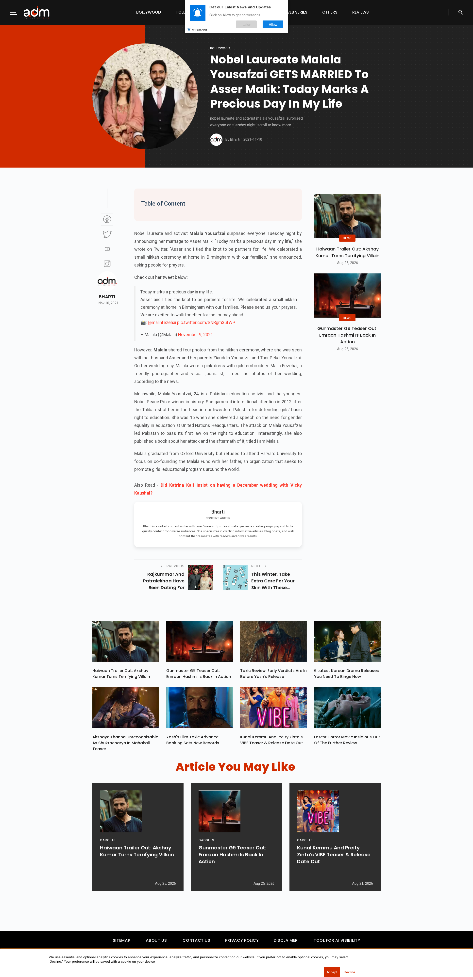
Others (330, 12)
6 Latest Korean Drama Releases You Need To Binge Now (346, 673)
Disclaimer (286, 940)
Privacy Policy (242, 940)
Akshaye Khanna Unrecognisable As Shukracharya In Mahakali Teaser (125, 743)
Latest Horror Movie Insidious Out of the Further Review (347, 740)
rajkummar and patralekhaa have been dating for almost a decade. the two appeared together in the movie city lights (160, 581)
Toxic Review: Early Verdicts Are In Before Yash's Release (273, 673)
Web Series (296, 12)
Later (246, 24)
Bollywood (148, 12)
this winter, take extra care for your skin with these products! (273, 581)
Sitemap (121, 940)
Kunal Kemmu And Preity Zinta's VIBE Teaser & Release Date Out (271, 740)
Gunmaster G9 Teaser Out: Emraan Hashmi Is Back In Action (347, 335)
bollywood (220, 48)
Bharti (107, 297)
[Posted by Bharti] (216, 140)
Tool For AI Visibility (337, 940)
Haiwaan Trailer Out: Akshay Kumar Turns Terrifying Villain (347, 252)
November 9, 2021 (195, 334)
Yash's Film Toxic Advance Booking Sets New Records (192, 740)
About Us (156, 940)
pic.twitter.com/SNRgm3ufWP (206, 322)
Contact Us (196, 940)
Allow (273, 24)
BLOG (347, 238)
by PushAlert (199, 30)
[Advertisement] (18, 102)
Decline (349, 972)
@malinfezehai (162, 322)
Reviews (360, 12)
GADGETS (108, 840)
